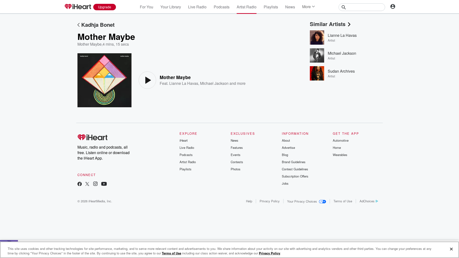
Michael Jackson (214, 83)
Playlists (271, 7)
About (286, 140)
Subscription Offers (295, 176)
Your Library (170, 7)
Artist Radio (247, 7)
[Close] (451, 249)
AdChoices (367, 201)
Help (249, 201)
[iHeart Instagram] (95, 184)
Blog (285, 154)
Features (237, 147)
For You (146, 7)
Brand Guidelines (294, 162)
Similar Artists (327, 24)
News (290, 7)
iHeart (184, 140)
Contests (237, 162)
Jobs (285, 183)
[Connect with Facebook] (79, 184)
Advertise (288, 147)
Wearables (340, 154)
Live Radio (197, 7)
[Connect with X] (87, 184)
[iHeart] (77, 7)
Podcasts (222, 7)
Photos (235, 169)
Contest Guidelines (295, 169)
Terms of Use (342, 201)
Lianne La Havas (183, 83)
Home (337, 147)
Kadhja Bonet (98, 24)
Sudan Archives (341, 71)
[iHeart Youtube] (104, 184)
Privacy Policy (270, 201)
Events (235, 154)
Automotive (341, 140)
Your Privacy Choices (302, 201)
